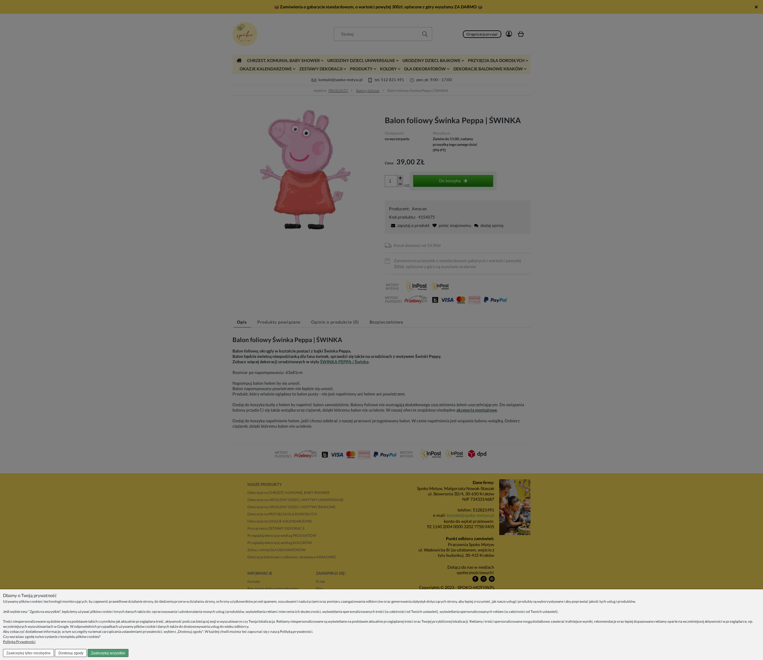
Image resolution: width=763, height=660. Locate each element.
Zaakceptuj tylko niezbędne (28, 653)
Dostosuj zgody (70, 653)
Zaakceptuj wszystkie (108, 653)
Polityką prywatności (296, 631)
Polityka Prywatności (19, 641)
